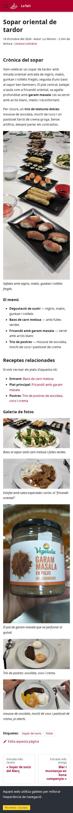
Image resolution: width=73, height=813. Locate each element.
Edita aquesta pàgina (23, 741)
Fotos (49, 733)
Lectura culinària (26, 43)
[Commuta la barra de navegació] (6, 6)
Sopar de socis (31, 733)
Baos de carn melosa (38, 379)
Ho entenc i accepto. (16, 807)
